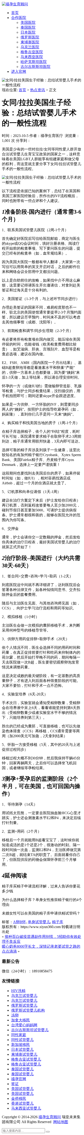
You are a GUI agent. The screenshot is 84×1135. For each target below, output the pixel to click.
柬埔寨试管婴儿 (24, 1054)
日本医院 (28, 32)
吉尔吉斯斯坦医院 (35, 67)
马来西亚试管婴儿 (26, 1108)
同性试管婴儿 (22, 1040)
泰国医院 (28, 27)
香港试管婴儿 (22, 1103)
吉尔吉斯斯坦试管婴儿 (30, 1030)
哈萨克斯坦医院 (34, 62)
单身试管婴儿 (39, 922)
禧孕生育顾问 (49, 1117)
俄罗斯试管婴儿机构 (28, 1010)
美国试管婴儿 (22, 1089)
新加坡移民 (20, 1045)
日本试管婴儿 (22, 1049)
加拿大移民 (20, 1020)
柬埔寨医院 (30, 42)
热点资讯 (37, 90)
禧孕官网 (18, 1079)
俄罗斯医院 (30, 37)
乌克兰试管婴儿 (24, 996)
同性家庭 (18, 1035)
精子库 (57, 922)
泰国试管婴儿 (22, 1069)
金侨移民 (18, 1098)
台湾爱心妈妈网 (24, 1025)
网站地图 (60, 1122)
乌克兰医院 (30, 47)
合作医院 (18, 18)
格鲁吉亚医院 (32, 52)
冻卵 (15, 1015)
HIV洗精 (18, 991)
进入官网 (18, 71)
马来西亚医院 (32, 57)
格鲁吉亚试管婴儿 (26, 1059)
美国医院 (28, 22)
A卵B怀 (19, 922)
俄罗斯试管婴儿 (24, 1005)
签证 (15, 1084)
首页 (15, 13)
